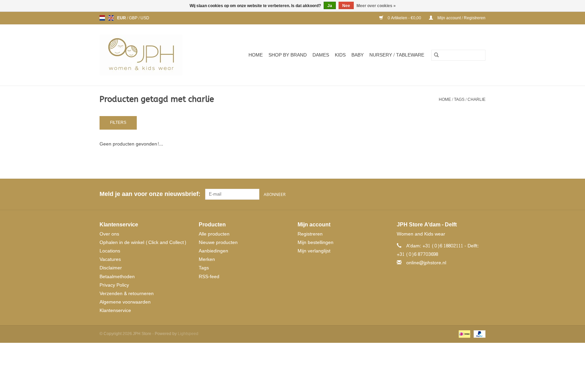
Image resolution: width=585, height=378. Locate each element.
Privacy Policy (114, 285)
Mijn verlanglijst (314, 251)
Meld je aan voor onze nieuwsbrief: (150, 194)
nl (102, 18)
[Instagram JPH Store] (480, 194)
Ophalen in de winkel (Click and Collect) (143, 242)
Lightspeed (188, 333)
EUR (122, 18)
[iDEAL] (463, 335)
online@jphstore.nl (426, 263)
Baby (357, 55)
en (111, 18)
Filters (118, 122)
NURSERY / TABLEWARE (396, 55)
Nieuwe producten (218, 242)
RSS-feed (209, 276)
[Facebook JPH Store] (455, 194)
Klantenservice (115, 310)
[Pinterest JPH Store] (467, 194)
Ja (329, 5)
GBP (133, 18)
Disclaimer (111, 268)
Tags (459, 99)
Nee (346, 5)
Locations (110, 251)
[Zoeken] (436, 55)
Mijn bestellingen (315, 242)
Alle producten (214, 234)
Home (255, 55)
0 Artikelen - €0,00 (404, 18)
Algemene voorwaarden (125, 302)
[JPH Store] (149, 55)
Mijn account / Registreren (460, 18)
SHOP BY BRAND (287, 55)
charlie (476, 99)
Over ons (109, 234)
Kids (340, 55)
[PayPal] (478, 335)
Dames (320, 55)
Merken (207, 259)
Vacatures (110, 259)
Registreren (310, 234)
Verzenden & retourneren (127, 293)
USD (144, 18)
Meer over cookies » (376, 5)
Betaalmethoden (117, 276)
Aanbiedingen (213, 251)
